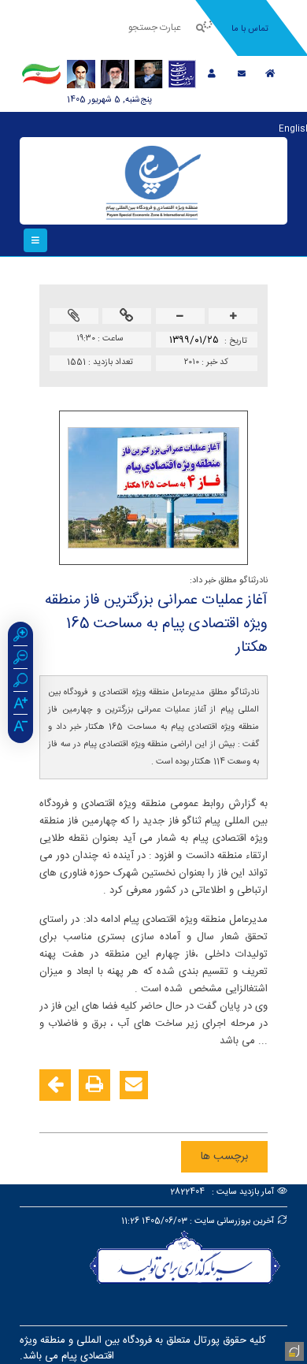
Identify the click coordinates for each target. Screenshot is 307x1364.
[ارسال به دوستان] (134, 1085)
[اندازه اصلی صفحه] (20, 682)
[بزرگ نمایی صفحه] (20, 636)
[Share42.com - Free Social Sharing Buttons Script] (159, 1110)
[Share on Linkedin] (206, 1110)
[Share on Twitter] (182, 1110)
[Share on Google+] (229, 1110)
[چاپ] (94, 1085)
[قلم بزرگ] (20, 705)
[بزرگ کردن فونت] (233, 317)
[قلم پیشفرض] (20, 728)
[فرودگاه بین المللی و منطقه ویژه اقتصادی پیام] (153, 181)
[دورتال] (293, 1350)
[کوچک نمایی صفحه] (20, 659)
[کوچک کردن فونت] (180, 317)
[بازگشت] (55, 1085)
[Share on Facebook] (253, 1110)
